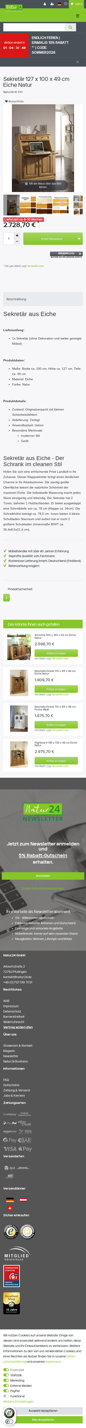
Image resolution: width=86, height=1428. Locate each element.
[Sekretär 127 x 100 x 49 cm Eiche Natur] (14, 206)
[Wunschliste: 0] (66, 4)
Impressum (53, 1361)
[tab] (43, 299)
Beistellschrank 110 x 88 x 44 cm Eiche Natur (55, 672)
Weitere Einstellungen (18, 1401)
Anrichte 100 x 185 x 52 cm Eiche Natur (55, 636)
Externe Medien (21, 1385)
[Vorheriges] (15, 148)
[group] (19, 647)
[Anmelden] (45, 4)
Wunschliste (16, 101)
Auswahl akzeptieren (43, 1410)
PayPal (15, 1391)
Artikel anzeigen (56, 653)
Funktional (17, 1396)
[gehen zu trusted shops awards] (11, 1303)
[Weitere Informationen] (6, 597)
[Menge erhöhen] (17, 236)
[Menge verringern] (17, 242)
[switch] (9, 1421)
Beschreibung (16, 299)
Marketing (17, 1380)
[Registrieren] (52, 4)
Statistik (16, 1375)
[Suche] (70, 27)
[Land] (59, 4)
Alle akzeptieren (43, 1419)
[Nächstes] (70, 148)
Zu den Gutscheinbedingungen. (43, 888)
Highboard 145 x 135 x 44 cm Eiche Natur (56, 744)
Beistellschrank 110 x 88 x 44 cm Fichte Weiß (55, 708)
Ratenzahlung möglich (24, 566)
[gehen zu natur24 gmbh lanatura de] (11, 1276)
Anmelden (43, 875)
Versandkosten (35, 266)
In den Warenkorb (51, 238)
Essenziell (17, 1370)
